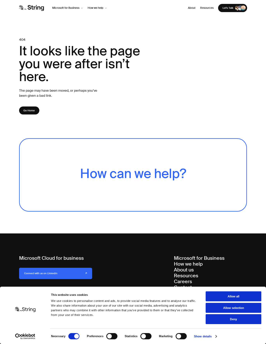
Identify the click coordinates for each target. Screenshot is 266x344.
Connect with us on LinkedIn (40, 273)
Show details (203, 336)
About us (184, 270)
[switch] (111, 336)
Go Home (29, 110)
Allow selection (233, 307)
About (192, 8)
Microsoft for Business (65, 8)
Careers (183, 281)
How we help (95, 8)
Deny (233, 319)
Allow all (233, 296)
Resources (207, 8)
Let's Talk (228, 8)
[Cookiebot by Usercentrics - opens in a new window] (25, 336)
